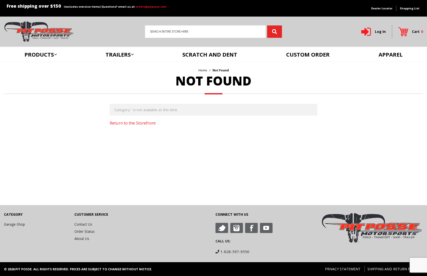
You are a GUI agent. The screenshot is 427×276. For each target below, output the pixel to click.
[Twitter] (221, 228)
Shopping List (409, 8)
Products (39, 54)
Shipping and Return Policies (395, 269)
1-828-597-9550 (234, 251)
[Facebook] (251, 228)
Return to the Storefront (133, 123)
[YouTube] (266, 228)
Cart (417, 31)
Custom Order (308, 54)
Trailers (118, 54)
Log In (380, 31)
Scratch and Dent (209, 54)
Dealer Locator (381, 8)
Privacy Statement (343, 269)
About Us (81, 238)
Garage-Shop (14, 224)
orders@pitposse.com (150, 6)
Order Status (84, 231)
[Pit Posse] (39, 31)
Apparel (391, 54)
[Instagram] (236, 228)
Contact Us (83, 224)
